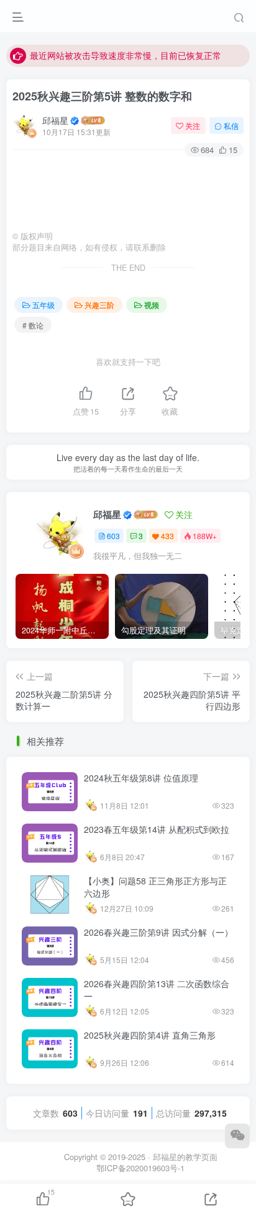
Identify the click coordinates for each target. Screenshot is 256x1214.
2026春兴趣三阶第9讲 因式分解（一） (158, 932)
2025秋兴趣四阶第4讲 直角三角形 (150, 1035)
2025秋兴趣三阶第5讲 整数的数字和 (102, 96)
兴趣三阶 (99, 304)
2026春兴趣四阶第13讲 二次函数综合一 (156, 989)
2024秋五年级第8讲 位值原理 (141, 778)
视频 (151, 304)
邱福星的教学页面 (185, 1157)
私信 (231, 125)
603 (113, 535)
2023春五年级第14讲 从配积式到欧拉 (156, 829)
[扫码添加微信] (237, 1136)
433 (167, 535)
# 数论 (32, 325)
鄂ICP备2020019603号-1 (140, 1168)
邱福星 (55, 120)
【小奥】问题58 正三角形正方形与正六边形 (155, 886)
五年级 (43, 304)
